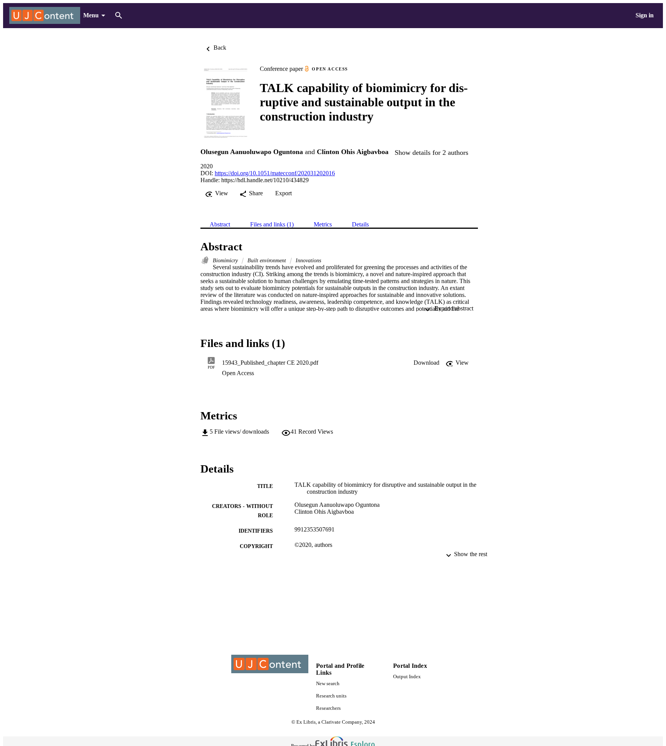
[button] (426, 362)
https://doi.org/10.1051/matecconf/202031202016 (275, 173)
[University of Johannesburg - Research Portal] (44, 15)
